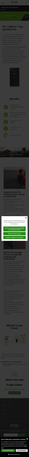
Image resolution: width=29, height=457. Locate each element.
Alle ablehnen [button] (22, 450)
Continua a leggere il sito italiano (14, 237)
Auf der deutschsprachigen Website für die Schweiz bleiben (14, 228)
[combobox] (27, 439)
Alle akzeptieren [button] (8, 450)
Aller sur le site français (14, 233)
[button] (14, 454)
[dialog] (14, 447)
